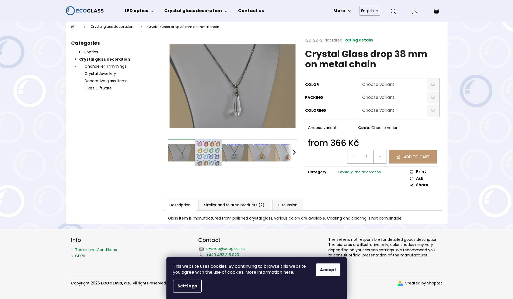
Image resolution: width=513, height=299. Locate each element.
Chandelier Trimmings (105, 66)
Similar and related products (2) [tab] (234, 205)
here (288, 272)
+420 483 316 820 (222, 255)
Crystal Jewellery (100, 73)
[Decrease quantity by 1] (353, 156)
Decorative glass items (106, 81)
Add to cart (417, 156)
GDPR (80, 256)
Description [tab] (180, 205)
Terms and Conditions (96, 249)
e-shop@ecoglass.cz (226, 248)
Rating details (358, 40)
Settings (187, 286)
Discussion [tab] (288, 205)
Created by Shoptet (423, 283)
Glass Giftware (98, 88)
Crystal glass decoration (104, 59)
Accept (328, 270)
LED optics (88, 52)
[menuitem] (139, 11)
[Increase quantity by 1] (379, 156)
